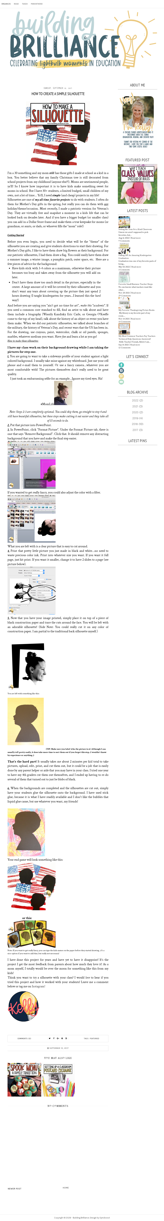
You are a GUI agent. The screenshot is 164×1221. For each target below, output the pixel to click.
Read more (136, 238)
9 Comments (124, 240)
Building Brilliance (81, 1218)
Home (66, 1188)
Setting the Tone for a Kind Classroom (135, 229)
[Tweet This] (49, 1038)
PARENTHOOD (37, 4)
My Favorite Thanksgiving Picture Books (137, 310)
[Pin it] (62, 1038)
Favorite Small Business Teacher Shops (136, 284)
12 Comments (125, 347)
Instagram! (38, 986)
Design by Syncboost (100, 1218)
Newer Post (14, 1188)
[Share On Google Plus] (58, 1038)
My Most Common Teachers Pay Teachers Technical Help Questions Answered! (137, 337)
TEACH (25, 4)
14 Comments (125, 321)
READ (16, 4)
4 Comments (124, 269)
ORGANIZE (6, 4)
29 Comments (125, 295)
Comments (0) (24, 1039)
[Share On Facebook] (53, 1038)
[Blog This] (66, 1038)
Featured (94, 1039)
